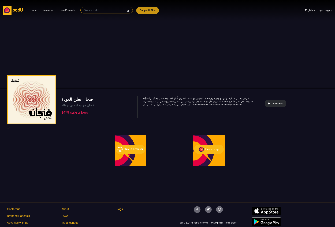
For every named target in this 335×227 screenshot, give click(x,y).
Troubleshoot (69, 222)
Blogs (119, 209)
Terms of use (231, 223)
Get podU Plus (147, 10)
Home (33, 10)
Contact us (13, 209)
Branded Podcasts (18, 215)
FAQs (64, 215)
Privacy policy (216, 223)
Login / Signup (325, 10)
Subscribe (277, 103)
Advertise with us (17, 222)
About (65, 209)
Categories (48, 10)
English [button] (309, 10)
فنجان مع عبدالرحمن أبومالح (77, 105)
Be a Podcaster (68, 10)
